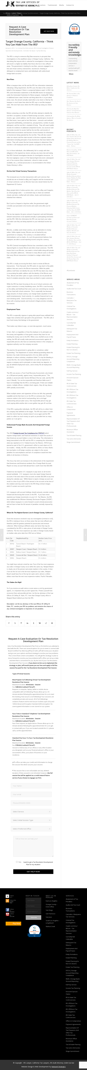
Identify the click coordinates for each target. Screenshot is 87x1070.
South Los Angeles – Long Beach (53, 922)
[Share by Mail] (52, 623)
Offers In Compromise (71, 408)
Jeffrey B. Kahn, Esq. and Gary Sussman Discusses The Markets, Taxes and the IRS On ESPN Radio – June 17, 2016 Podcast (74, 240)
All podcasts (71, 270)
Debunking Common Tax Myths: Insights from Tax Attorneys (73, 88)
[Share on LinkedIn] (27, 623)
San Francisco (50, 914)
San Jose (49, 917)
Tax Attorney (42, 51)
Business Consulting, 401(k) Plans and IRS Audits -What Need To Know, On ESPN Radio (74, 152)
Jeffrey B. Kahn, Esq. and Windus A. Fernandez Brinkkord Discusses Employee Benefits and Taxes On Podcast (73, 228)
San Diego (49, 910)
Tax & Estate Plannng (74, 435)
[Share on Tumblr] (34, 623)
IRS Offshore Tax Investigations (72, 390)
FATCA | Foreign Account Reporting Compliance (73, 359)
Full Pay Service (72, 371)
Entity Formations (73, 340)
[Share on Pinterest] (21, 623)
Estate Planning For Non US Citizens (73, 348)
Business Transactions (71, 293)
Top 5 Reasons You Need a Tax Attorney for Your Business (74, 103)
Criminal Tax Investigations (71, 307)
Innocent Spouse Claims (72, 379)
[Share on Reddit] (46, 623)
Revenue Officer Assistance (72, 430)
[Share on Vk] (40, 623)
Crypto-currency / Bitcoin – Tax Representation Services (73, 315)
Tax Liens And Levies (74, 439)
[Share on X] (15, 623)
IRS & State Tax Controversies (72, 384)
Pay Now (16, 923)
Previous (74, 44)
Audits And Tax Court (74, 289)
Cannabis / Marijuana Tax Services (72, 300)
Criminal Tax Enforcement (25, 48)
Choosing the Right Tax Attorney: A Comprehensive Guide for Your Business (74, 110)
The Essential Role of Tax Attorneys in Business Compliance (73, 95)
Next (79, 44)
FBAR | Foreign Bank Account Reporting (74, 366)
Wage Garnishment (73, 442)
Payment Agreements (71, 414)
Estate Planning (72, 344)
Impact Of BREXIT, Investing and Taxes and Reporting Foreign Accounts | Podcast (73, 218)
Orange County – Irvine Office (51, 905)
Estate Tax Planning (73, 353)
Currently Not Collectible (71, 324)
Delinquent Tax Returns (72, 330)
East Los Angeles (51, 901)
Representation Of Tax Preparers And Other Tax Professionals (73, 422)
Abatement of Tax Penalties (73, 284)
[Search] (22, 15)
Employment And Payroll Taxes (72, 336)
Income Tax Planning (74, 374)
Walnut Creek (50, 926)
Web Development (42, 1067)
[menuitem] (9, 5)
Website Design (27, 1067)
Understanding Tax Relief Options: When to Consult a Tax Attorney (74, 118)
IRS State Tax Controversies (71, 402)
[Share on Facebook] (9, 623)
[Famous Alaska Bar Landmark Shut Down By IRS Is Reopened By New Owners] (2, 535)
